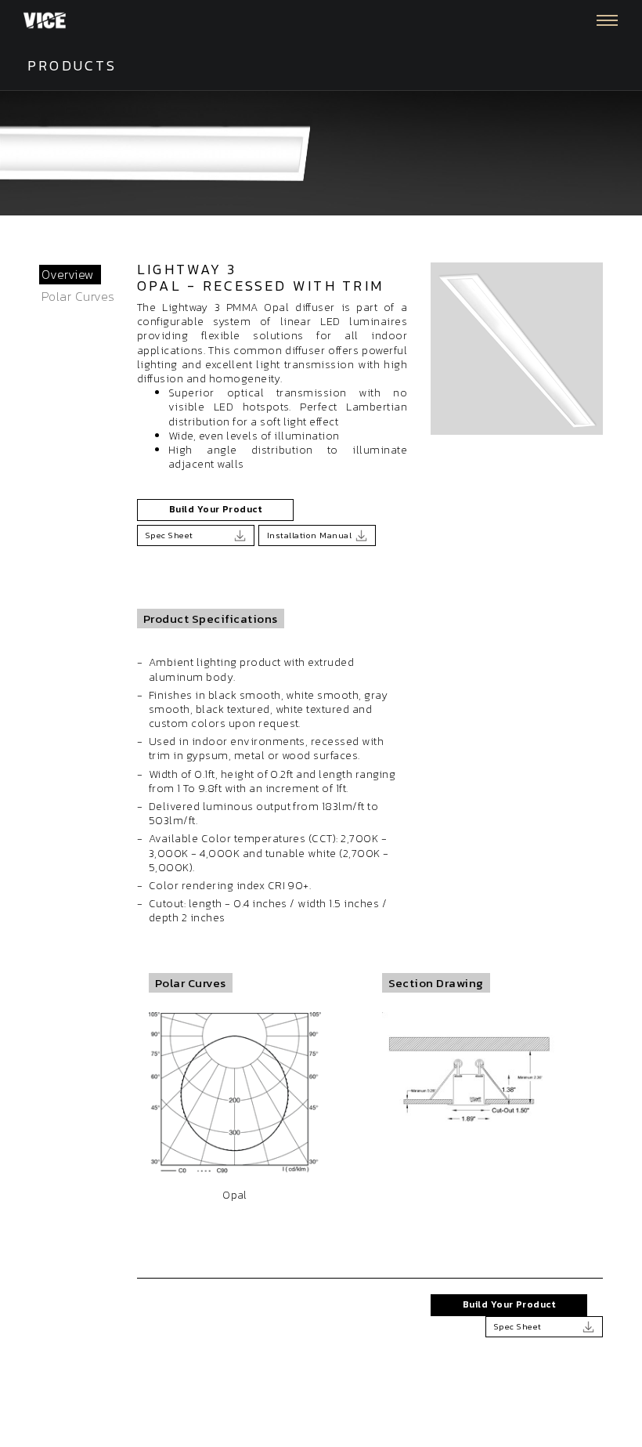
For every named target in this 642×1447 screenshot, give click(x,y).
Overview (68, 274)
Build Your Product (215, 509)
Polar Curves (78, 296)
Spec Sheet (169, 535)
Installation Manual (309, 535)
